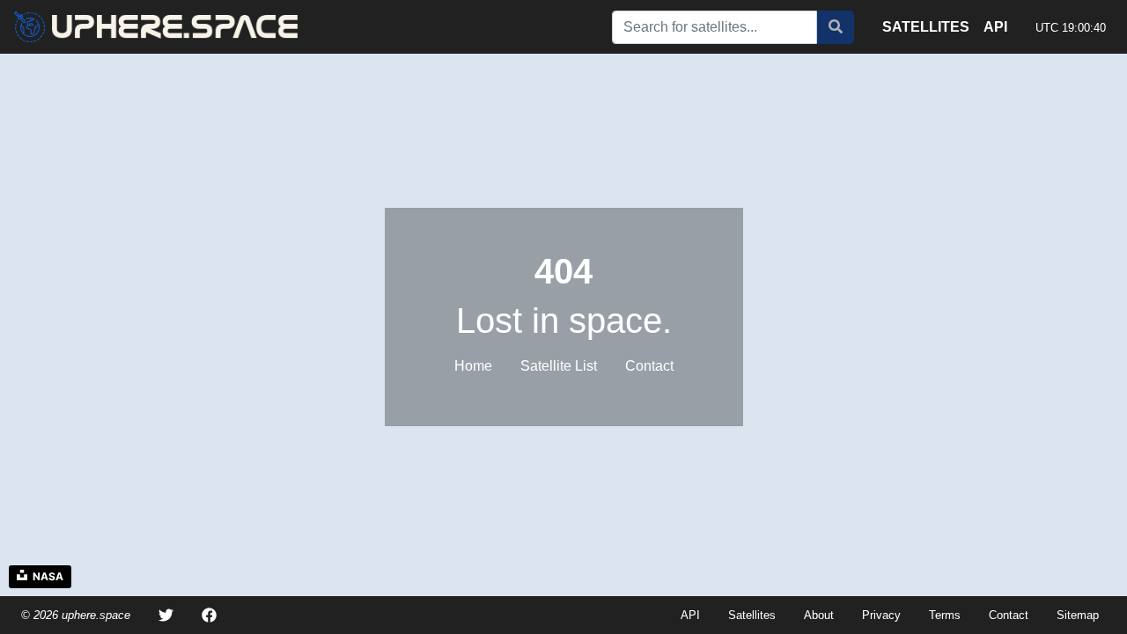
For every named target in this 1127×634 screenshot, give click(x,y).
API (995, 26)
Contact (649, 365)
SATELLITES (925, 26)
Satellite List (558, 365)
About (819, 615)
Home (473, 365)
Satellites (752, 615)
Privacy (881, 615)
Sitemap (1078, 615)
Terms (945, 615)
